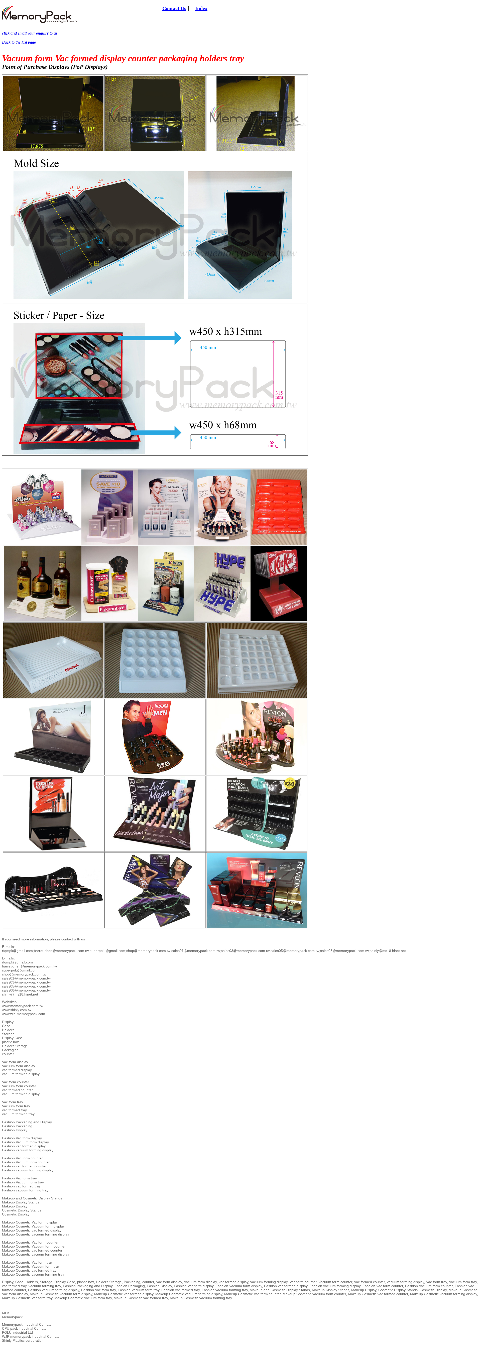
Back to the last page (19, 42)
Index (201, 8)
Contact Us (174, 8)
